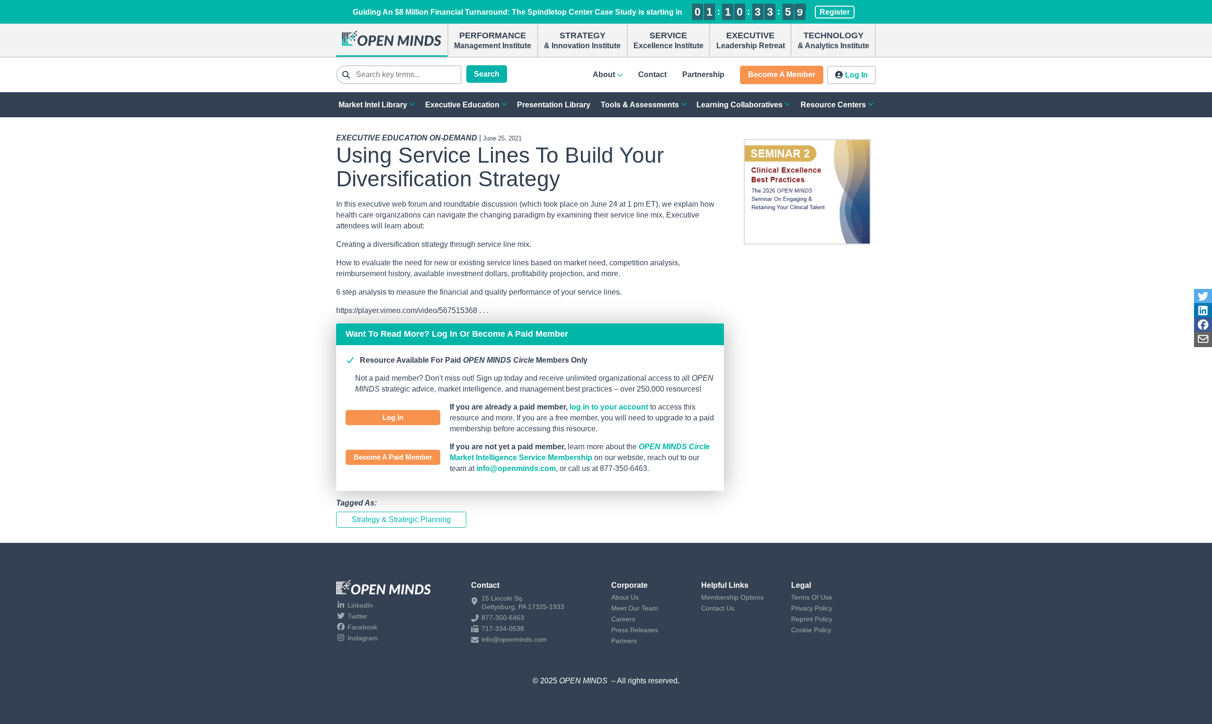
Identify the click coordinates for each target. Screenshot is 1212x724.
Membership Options (732, 597)
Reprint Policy (811, 619)
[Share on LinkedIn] (1203, 311)
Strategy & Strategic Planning (401, 519)
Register (835, 12)
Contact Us (717, 608)
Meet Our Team (634, 608)
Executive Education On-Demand (406, 138)
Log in (856, 75)
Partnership (703, 74)
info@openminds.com (516, 468)
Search (486, 74)
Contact (652, 74)
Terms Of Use (811, 597)
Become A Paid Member (393, 457)
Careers (623, 619)
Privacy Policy (811, 608)
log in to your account (609, 407)
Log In (393, 417)
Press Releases (634, 630)
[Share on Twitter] (1203, 297)
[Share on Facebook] (1203, 325)
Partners (624, 641)
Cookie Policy (811, 630)
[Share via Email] (1203, 339)
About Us (625, 597)
